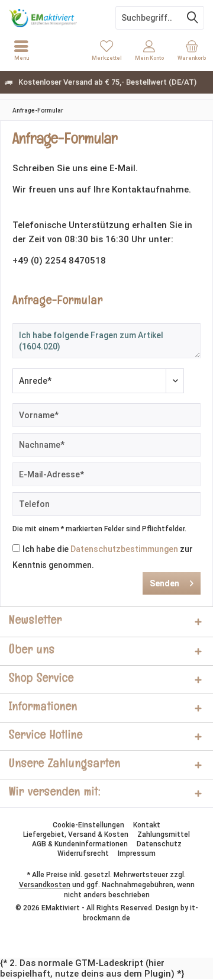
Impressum (137, 853)
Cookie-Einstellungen (88, 825)
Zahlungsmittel (163, 834)
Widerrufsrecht (83, 853)
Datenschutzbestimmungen (124, 549)
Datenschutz (159, 844)
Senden (164, 583)
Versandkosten (44, 885)
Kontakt (146, 825)
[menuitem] (191, 50)
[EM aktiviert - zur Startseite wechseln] (53, 18)
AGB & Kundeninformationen (80, 844)
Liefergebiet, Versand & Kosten (75, 834)
